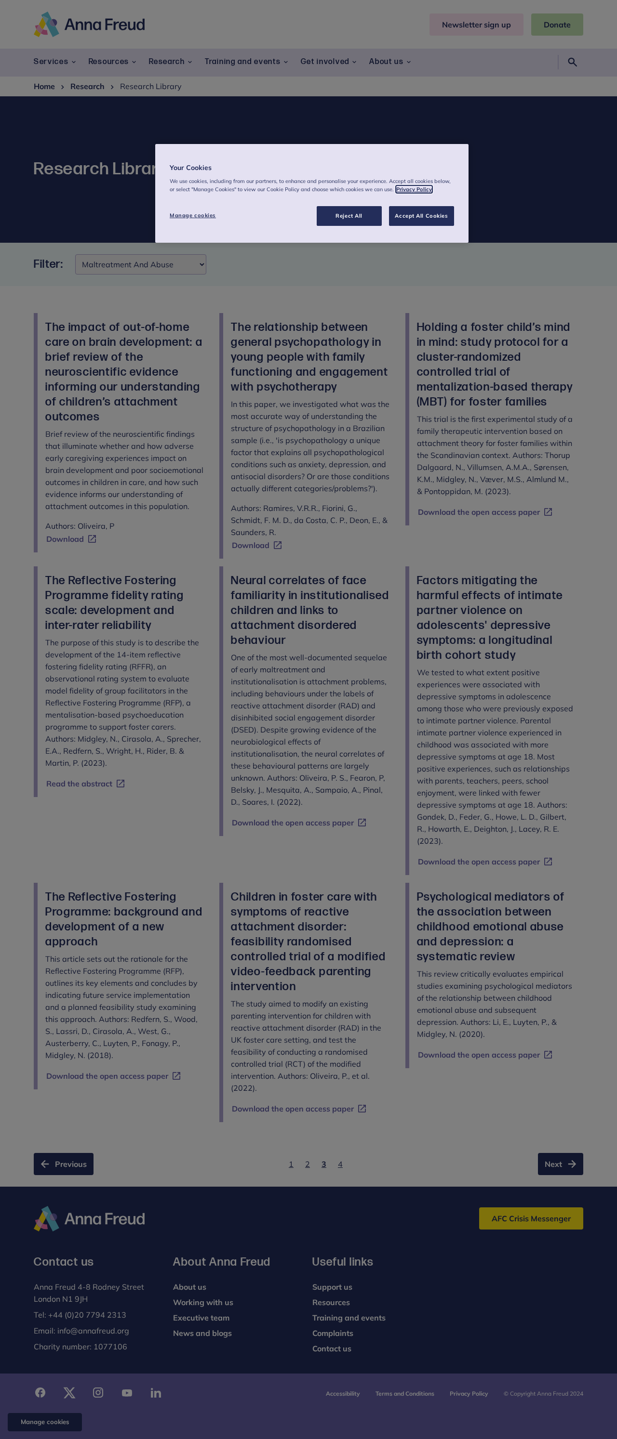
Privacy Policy (414, 189)
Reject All (348, 215)
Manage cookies (193, 215)
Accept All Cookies (421, 215)
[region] (312, 193)
